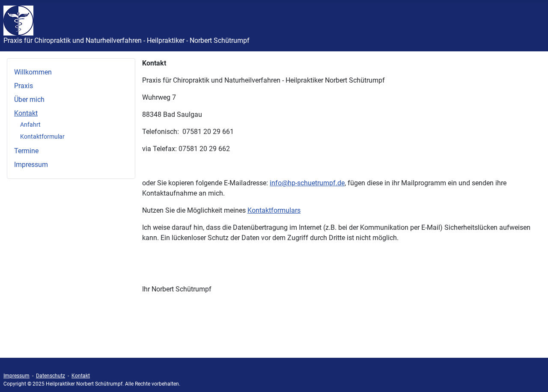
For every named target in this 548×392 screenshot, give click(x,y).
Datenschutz (50, 376)
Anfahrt (30, 124)
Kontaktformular (42, 136)
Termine (26, 151)
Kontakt (26, 113)
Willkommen (33, 72)
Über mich (29, 99)
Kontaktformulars (274, 210)
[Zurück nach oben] (533, 376)
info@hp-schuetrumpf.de (307, 183)
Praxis (23, 86)
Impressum (31, 164)
